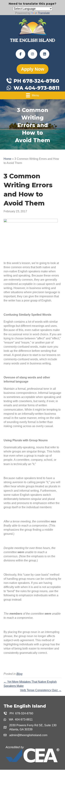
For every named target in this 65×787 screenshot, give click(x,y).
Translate (44, 13)
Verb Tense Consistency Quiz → (40, 690)
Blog (19, 673)
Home (7, 158)
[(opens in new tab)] (32, 754)
